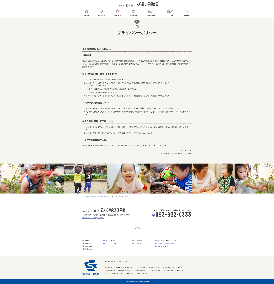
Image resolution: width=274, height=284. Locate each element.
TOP (137, 228)
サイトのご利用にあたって (167, 240)
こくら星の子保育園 (139, 270)
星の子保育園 (177, 267)
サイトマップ (162, 246)
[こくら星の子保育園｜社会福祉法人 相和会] (137, 4)
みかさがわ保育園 (124, 270)
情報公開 (138, 243)
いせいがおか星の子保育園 (172, 270)
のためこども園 (153, 267)
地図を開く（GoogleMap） (93, 218)
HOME (86, 13)
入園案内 (133, 13)
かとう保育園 (165, 267)
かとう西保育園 (126, 273)
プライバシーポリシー (166, 243)
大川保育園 (128, 267)
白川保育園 (108, 267)
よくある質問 (150, 13)
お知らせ (187, 13)
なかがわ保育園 (140, 267)
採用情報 (138, 240)
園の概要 (102, 13)
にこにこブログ (169, 13)
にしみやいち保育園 (140, 273)
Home (87, 240)
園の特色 (117, 13)
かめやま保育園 (109, 270)
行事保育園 (118, 267)
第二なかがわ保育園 (111, 273)
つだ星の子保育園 (154, 270)
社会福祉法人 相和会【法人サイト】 (116, 261)
